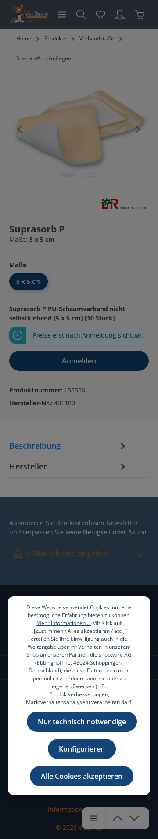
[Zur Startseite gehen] (28, 14)
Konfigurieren (82, 749)
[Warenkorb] (139, 14)
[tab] (68, 447)
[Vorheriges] (20, 129)
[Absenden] (140, 553)
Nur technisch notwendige (82, 721)
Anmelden (79, 361)
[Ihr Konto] (120, 14)
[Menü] (62, 14)
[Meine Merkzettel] (100, 14)
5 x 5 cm (28, 281)
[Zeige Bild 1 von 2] (68, 175)
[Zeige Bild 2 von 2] (90, 175)
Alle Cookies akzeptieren (81, 776)
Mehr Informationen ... (63, 623)
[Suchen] (81, 14)
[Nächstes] (137, 129)
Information (65, 809)
